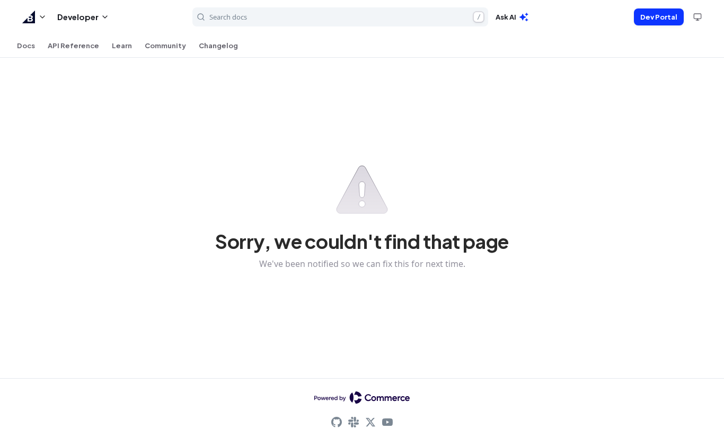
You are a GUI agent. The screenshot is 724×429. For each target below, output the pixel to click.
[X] (370, 422)
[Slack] (353, 422)
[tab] (26, 45)
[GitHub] (336, 422)
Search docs (345, 17)
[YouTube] (387, 422)
